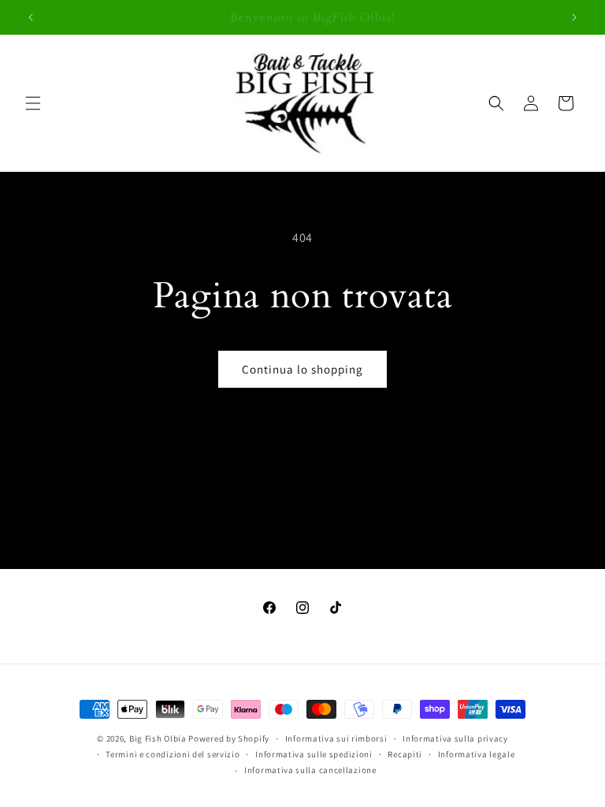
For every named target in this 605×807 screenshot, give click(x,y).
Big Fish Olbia (158, 738)
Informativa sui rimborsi (336, 738)
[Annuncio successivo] (574, 17)
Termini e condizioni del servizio (172, 754)
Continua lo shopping (302, 369)
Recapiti (405, 754)
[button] (33, 103)
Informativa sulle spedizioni (314, 754)
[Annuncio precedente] (30, 17)
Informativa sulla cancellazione (310, 769)
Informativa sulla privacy (455, 738)
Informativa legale (476, 754)
